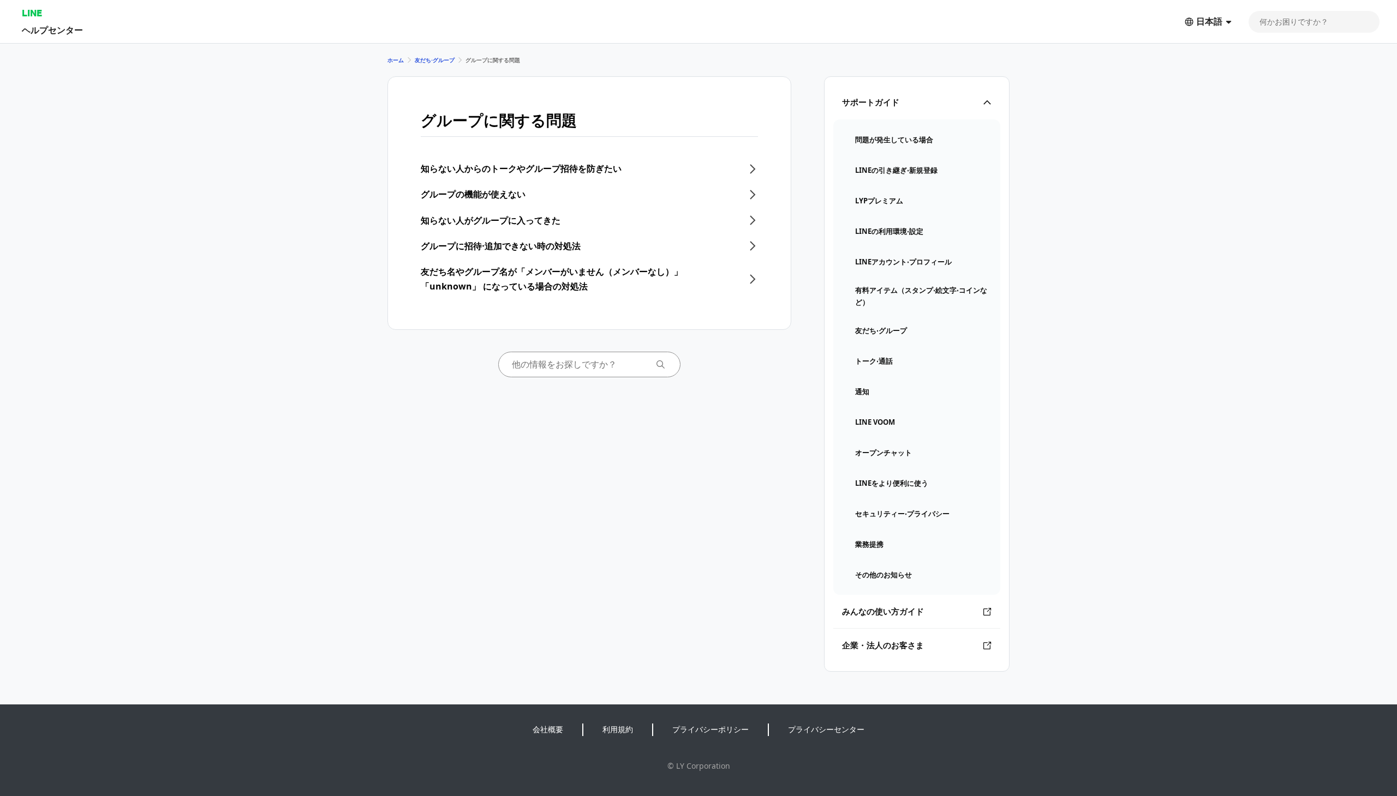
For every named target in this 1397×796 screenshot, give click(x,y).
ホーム (395, 60)
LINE (32, 13)
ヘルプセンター (52, 29)
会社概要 (548, 729)
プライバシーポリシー (710, 729)
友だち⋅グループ (435, 60)
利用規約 (617, 729)
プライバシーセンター (826, 729)
